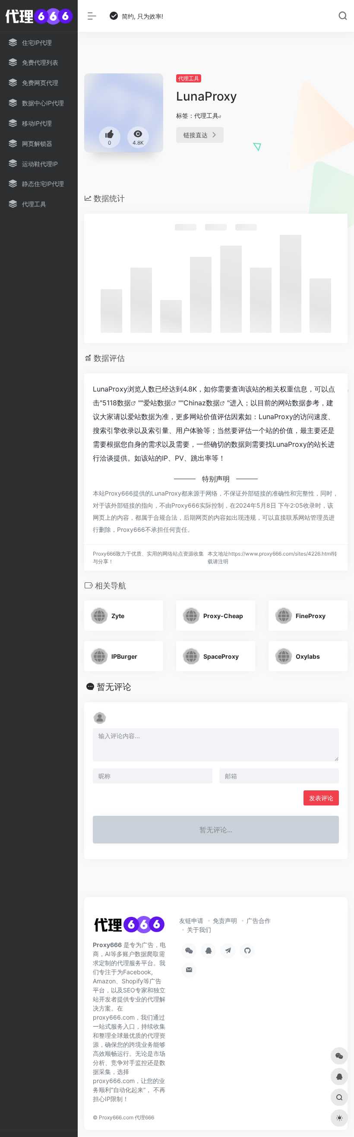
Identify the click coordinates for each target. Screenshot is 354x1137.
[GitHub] (247, 950)
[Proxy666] (129, 927)
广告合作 (259, 920)
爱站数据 (157, 402)
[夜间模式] (339, 1118)
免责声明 (225, 920)
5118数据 (116, 402)
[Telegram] (227, 950)
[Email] (188, 970)
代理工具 (188, 78)
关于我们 (199, 929)
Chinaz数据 (201, 402)
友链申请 (191, 920)
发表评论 (321, 798)
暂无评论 (114, 687)
